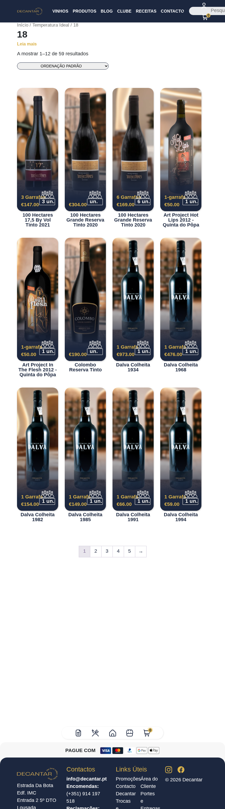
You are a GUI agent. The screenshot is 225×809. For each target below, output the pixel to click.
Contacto (172, 11)
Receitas (146, 11)
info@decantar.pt (86, 779)
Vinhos (60, 11)
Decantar (126, 793)
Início (22, 25)
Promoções (128, 779)
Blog (107, 11)
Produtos (84, 11)
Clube (124, 11)
